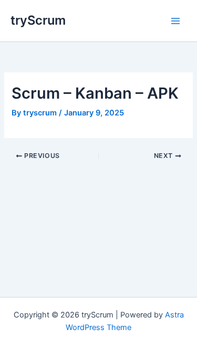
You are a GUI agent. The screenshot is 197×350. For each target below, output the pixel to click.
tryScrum (38, 20)
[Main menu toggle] (175, 21)
